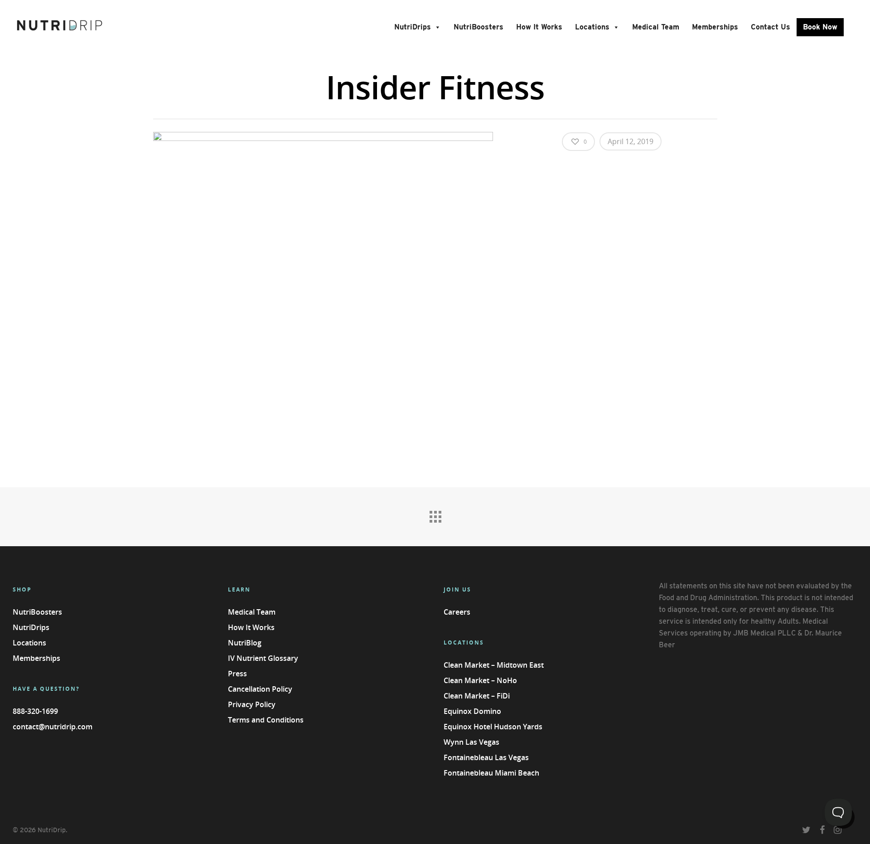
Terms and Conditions (266, 720)
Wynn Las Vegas (471, 742)
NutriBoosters (478, 27)
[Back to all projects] (435, 514)
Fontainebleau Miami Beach (491, 773)
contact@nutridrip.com (52, 727)
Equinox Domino (472, 711)
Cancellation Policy (260, 689)
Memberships (715, 27)
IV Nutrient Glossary (263, 658)
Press (237, 674)
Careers (457, 612)
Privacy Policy (252, 704)
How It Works (539, 27)
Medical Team (655, 27)
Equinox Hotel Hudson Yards (493, 727)
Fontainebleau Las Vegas (486, 757)
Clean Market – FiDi (477, 696)
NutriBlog (244, 643)
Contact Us (770, 27)
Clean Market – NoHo (480, 680)
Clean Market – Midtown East (494, 665)
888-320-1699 (35, 711)
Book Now (820, 27)
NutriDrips (412, 27)
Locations (592, 27)
